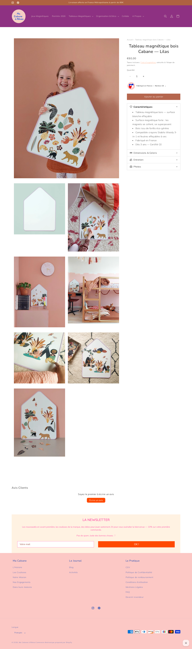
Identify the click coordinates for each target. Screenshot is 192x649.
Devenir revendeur (135, 597)
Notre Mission (19, 577)
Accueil (130, 40)
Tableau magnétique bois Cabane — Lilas (152, 40)
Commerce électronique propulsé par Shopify (54, 643)
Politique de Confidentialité (139, 572)
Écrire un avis (96, 500)
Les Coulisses (19, 572)
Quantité (131, 70)
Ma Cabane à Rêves (27, 643)
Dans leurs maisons (22, 587)
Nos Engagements (22, 582)
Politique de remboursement (139, 577)
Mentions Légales (134, 587)
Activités (73, 572)
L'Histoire (17, 567)
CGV (128, 567)
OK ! (136, 544)
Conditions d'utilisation (137, 582)
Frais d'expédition (148, 62)
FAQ (128, 592)
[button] (80, 16)
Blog (71, 567)
